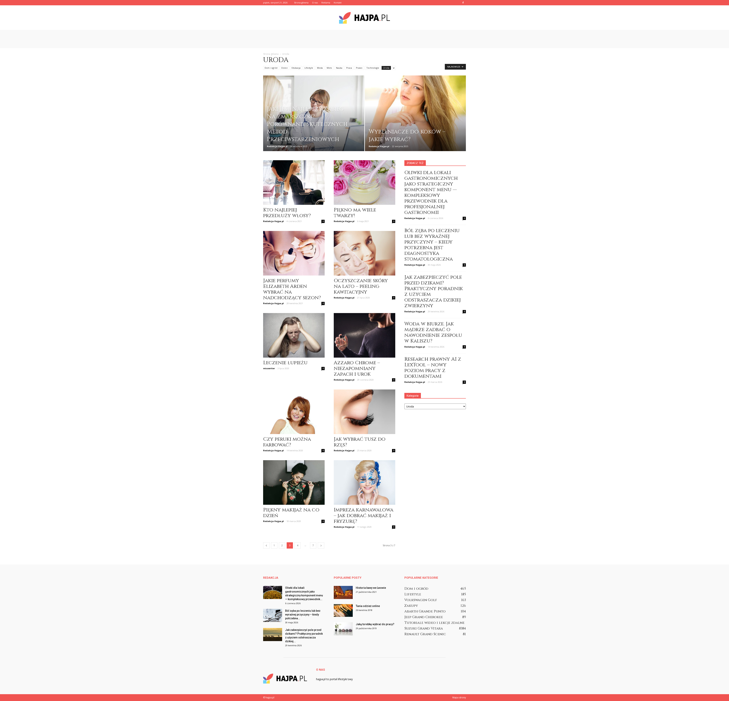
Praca (349, 67)
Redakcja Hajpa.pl (277, 146)
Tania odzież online (368, 606)
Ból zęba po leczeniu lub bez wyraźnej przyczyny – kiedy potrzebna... (302, 614)
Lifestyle (309, 67)
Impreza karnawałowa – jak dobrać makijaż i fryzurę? (363, 516)
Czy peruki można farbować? (287, 442)
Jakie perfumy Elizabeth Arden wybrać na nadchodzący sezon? (292, 289)
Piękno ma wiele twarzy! (355, 213)
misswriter (269, 368)
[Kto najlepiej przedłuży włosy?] (294, 182)
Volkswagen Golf (420, 600)
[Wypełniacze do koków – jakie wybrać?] (415, 115)
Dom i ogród (271, 67)
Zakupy (411, 605)
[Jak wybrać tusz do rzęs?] (364, 411)
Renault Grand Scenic (425, 634)
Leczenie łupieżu (285, 363)
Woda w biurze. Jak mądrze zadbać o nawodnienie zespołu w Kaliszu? (433, 332)
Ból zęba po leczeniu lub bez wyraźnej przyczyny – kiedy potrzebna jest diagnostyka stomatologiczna (432, 244)
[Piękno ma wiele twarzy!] (364, 182)
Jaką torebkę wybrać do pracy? (375, 624)
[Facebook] (463, 2)
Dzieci (284, 67)
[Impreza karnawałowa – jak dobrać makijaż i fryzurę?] (364, 482)
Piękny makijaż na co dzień (291, 513)
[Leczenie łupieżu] (294, 335)
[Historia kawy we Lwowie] (343, 592)
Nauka (339, 67)
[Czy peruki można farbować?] (294, 411)
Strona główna (301, 2)
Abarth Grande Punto (425, 611)
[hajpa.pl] (364, 18)
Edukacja (296, 67)
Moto (329, 67)
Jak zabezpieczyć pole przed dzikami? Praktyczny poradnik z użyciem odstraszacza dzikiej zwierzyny (433, 291)
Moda (320, 67)
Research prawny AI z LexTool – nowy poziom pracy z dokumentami (432, 368)
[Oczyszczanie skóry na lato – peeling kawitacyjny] (364, 253)
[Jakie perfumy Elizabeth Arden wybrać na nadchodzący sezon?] (294, 253)
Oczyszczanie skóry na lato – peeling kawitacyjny (361, 286)
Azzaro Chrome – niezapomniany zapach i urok (357, 369)
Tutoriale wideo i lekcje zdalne (434, 622)
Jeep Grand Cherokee (423, 617)
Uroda (386, 67)
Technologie (372, 67)
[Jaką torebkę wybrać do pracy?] (343, 628)
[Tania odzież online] (343, 610)
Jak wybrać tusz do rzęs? (359, 442)
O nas (315, 2)
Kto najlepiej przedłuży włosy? (287, 213)
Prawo (359, 67)
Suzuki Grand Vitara (423, 628)
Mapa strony (459, 697)
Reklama (325, 2)
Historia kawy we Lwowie (371, 587)
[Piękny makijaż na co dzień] (294, 482)
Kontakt (338, 2)
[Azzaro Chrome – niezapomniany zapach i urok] (364, 335)
